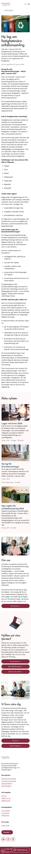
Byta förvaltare (6, 786)
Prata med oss (14, 661)
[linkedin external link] (3, 839)
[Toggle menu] (29, 4)
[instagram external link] (8, 839)
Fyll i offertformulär (14, 666)
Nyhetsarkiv (8, 10)
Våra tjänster (14, 606)
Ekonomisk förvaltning (9, 779)
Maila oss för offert (15, 672)
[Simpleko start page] (5, 757)
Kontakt (6, 832)
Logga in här (6, 825)
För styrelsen (6, 811)
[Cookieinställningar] (3, 851)
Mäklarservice (6, 801)
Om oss (14, 741)
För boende (5, 813)
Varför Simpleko (14, 746)
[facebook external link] (13, 839)
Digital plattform (7, 783)
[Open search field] (25, 4)
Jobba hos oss (6, 798)
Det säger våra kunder (9, 781)
